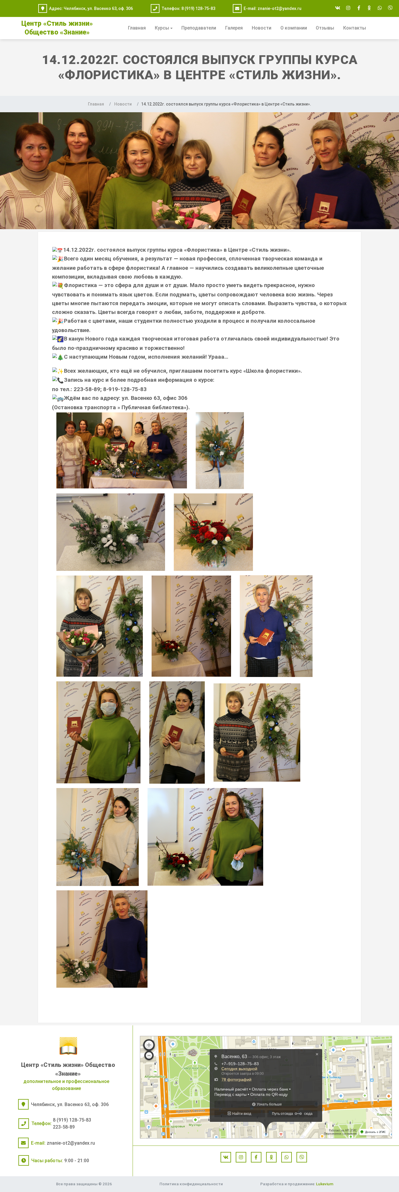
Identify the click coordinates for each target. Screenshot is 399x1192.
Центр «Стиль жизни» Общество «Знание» (68, 1069)
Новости (261, 28)
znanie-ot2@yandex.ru (279, 8)
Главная (137, 28)
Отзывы (325, 28)
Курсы (162, 28)
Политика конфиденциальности (191, 1183)
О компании (293, 28)
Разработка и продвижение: (296, 1183)
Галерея (234, 28)
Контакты (354, 28)
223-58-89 (64, 1127)
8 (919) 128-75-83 (198, 8)
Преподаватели (198, 28)
